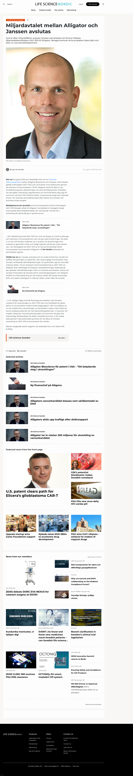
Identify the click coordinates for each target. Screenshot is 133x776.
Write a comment (94, 351)
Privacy (48, 738)
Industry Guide (45, 10)
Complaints (50, 745)
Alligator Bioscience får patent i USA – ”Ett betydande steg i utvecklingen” (41, 226)
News (33, 10)
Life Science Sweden (16, 20)
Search (9, 4)
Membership (33, 744)
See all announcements (93, 704)
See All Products (34, 751)
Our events (59, 10)
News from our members (19, 556)
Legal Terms (50, 742)
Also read (25, 222)
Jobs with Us (67, 747)
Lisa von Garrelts (18, 169)
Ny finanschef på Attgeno (33, 291)
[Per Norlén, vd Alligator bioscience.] (53, 103)
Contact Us (67, 744)
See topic (61, 338)
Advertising (71, 10)
